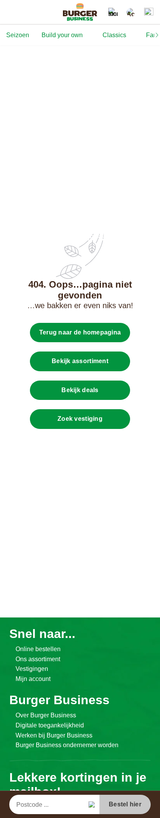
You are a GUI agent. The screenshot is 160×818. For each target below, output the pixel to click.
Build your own (62, 35)
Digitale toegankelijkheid (50, 725)
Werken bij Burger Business (54, 735)
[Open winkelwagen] (149, 12)
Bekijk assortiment (80, 361)
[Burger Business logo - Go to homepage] (80, 12)
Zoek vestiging (80, 418)
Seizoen (17, 35)
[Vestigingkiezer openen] (113, 12)
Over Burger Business (46, 715)
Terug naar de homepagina (80, 332)
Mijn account (33, 679)
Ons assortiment (38, 659)
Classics (114, 35)
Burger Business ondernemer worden (67, 745)
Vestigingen (32, 668)
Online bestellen (38, 649)
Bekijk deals (79, 390)
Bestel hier (125, 804)
